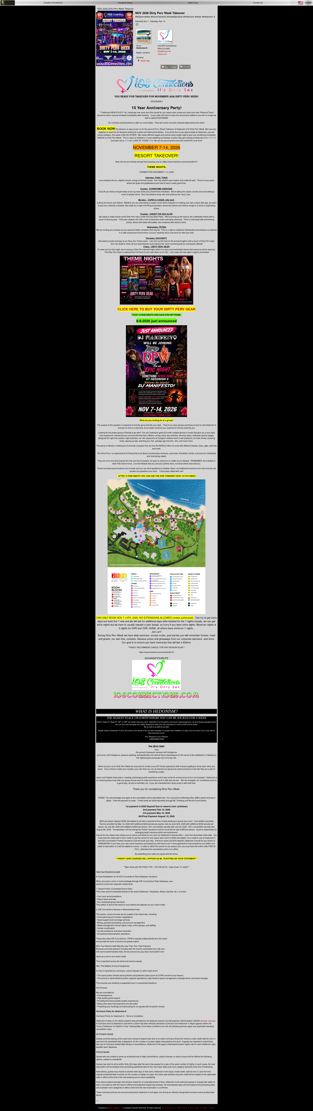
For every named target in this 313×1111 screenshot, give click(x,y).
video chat (193, 2)
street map (145, 60)
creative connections (53, 2)
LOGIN (308, 2)
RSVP (186, 66)
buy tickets (170, 66)
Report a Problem (209, 1108)
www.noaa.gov (209, 1020)
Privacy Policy (169, 1108)
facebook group (125, 2)
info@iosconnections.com (164, 52)
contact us (258, 2)
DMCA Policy (182, 1108)
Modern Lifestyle (113, 1108)
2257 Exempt (194, 1108)
